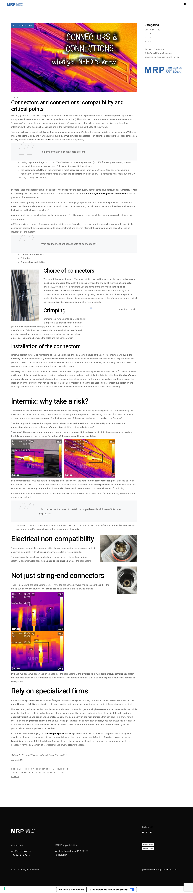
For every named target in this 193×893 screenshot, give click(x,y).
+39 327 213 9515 (20, 855)
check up (16, 769)
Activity (150, 30)
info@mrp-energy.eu (21, 851)
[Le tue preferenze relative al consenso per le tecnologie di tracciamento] (4, 888)
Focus (15, 97)
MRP (147, 41)
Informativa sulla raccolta (71, 889)
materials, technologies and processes (105, 193)
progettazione (56, 773)
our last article (44, 139)
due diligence (60, 769)
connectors (43, 769)
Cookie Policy (148, 848)
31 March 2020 (23, 25)
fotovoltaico (37, 773)
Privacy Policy (148, 844)
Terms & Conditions (154, 49)
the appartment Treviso (168, 57)
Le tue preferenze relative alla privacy (108, 889)
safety (15, 777)
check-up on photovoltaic (58, 733)
